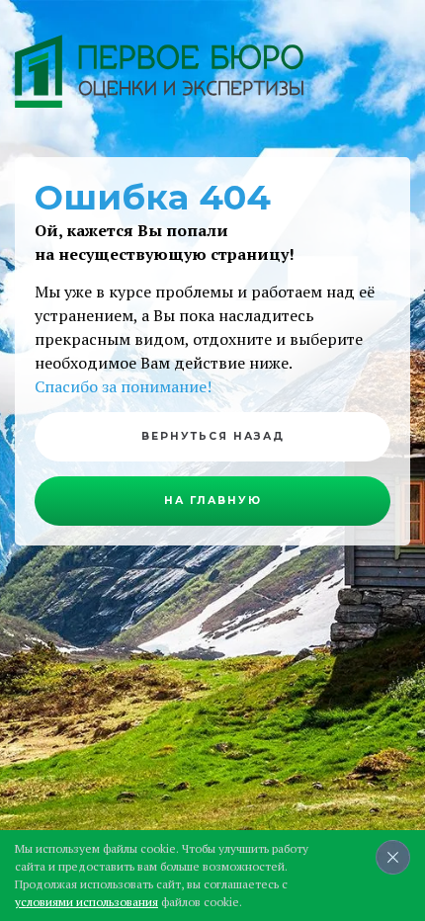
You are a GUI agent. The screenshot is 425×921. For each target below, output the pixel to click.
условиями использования (86, 901)
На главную (213, 500)
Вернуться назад (213, 436)
